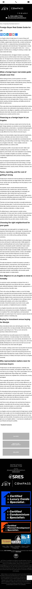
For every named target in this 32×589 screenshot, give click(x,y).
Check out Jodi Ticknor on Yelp (10, 13)
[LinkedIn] (23, 13)
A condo (13, 295)
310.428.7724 (16, 16)
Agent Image (18, 551)
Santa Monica (20, 97)
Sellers (28, 546)
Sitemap (21, 550)
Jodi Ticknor (7, 550)
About (11, 546)
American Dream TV (15, 547)
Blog (7, 546)
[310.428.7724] (16, 2)
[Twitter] (21, 13)
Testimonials (6, 547)
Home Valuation (24, 547)
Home (3, 546)
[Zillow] (27, 13)
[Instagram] (19, 13)
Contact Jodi (16, 548)
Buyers (23, 546)
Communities (17, 546)
